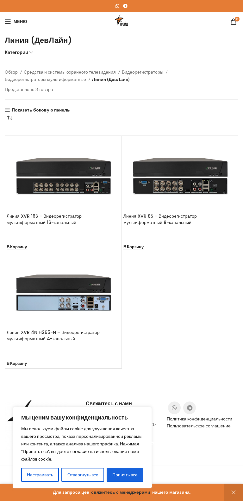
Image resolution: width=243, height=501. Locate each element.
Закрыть (233, 492)
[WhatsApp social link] (117, 6)
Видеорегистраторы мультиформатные (46, 79)
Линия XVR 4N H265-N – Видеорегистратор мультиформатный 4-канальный (53, 335)
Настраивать (40, 474)
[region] (82, 447)
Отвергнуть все (82, 474)
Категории (16, 52)
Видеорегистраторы (143, 72)
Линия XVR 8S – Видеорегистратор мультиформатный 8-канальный (160, 219)
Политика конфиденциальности (199, 418)
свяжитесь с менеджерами (120, 492)
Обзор (12, 72)
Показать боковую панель (41, 109)
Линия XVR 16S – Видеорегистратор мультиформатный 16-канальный (44, 219)
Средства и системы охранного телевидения (70, 72)
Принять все (125, 474)
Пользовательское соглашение (199, 425)
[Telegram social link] (125, 6)
